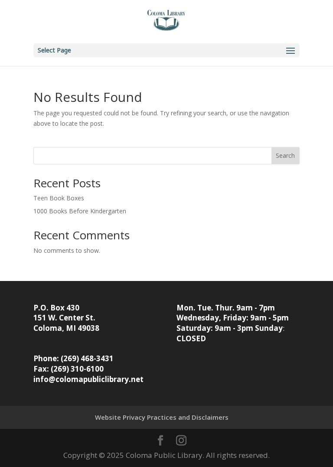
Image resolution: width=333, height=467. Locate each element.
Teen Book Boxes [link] (58, 198)
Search (285, 155)
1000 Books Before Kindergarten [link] (79, 211)
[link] (166, 21)
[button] (166, 50)
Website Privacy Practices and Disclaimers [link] (162, 417)
